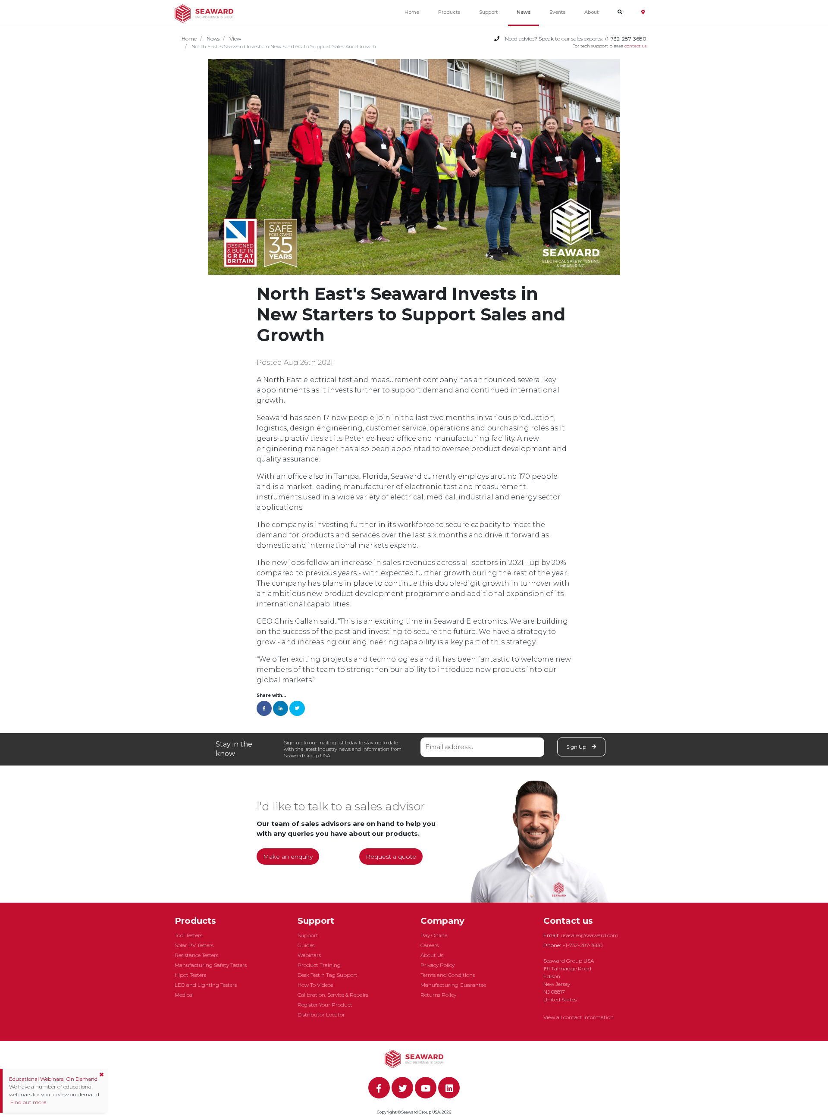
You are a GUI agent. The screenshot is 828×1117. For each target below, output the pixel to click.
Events (557, 12)
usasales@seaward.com (589, 935)
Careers (429, 945)
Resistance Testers (196, 955)
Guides (306, 945)
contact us (635, 46)
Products (449, 12)
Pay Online (433, 935)
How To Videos (315, 985)
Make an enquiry (288, 856)
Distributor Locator (321, 1014)
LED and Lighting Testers (206, 985)
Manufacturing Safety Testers (211, 965)
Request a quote (391, 856)
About (591, 12)
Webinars (309, 955)
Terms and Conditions (447, 975)
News (523, 12)
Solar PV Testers (194, 945)
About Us (431, 955)
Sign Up (576, 747)
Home (412, 12)
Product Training (319, 965)
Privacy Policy (437, 965)
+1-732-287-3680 (582, 945)
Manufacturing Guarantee (453, 985)
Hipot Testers (190, 975)
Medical (184, 994)
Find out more (27, 1102)
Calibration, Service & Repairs (333, 994)
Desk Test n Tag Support (328, 975)
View (235, 38)
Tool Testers (188, 935)
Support (488, 12)
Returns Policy (438, 994)
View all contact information (578, 1017)
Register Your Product (325, 1004)
